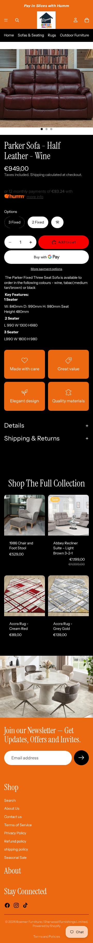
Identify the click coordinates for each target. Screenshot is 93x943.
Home (9, 35)
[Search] (17, 20)
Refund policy (15, 841)
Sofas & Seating (31, 35)
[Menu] (6, 20)
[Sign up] (81, 757)
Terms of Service (18, 825)
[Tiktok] (25, 905)
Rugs (52, 35)
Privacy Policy (15, 833)
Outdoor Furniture (74, 35)
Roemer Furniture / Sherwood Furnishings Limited (51, 922)
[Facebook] (7, 905)
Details (14, 425)
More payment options (46, 269)
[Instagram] (16, 905)
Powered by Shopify (46, 926)
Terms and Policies (46, 936)
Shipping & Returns (31, 438)
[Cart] (86, 20)
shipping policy (16, 849)
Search (10, 800)
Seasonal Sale (15, 857)
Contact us (13, 816)
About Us (11, 808)
